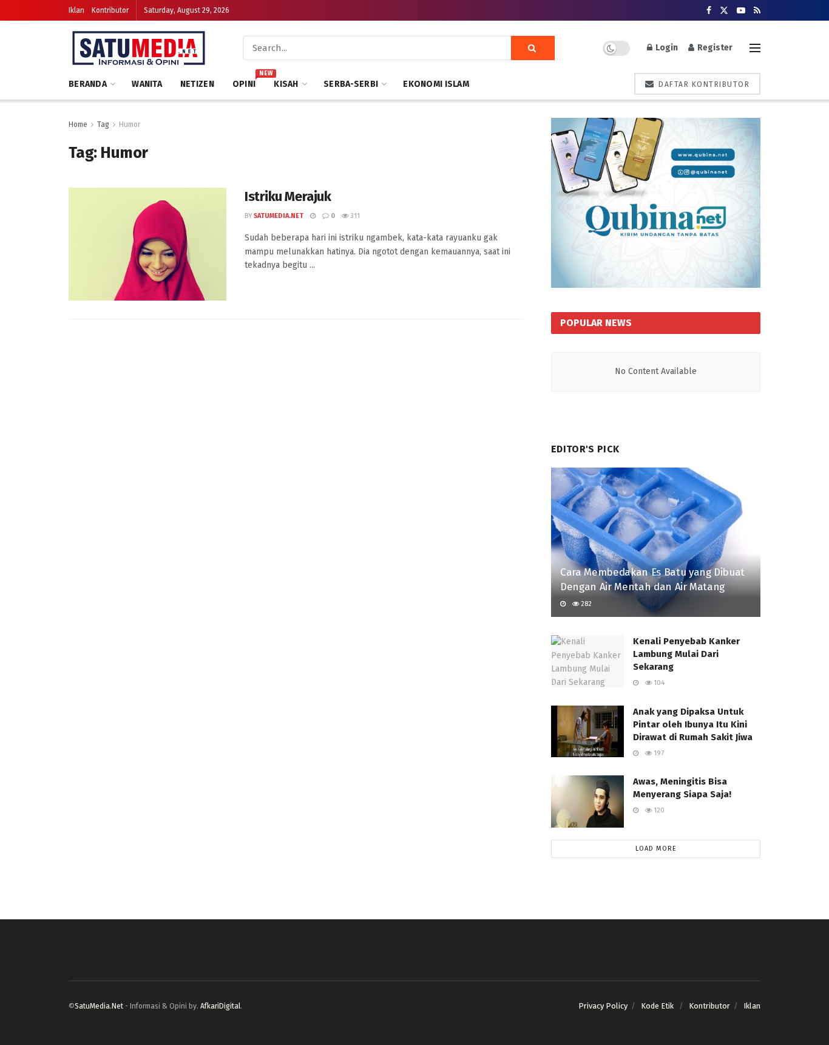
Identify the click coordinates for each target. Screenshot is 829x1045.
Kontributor (110, 10)
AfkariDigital (220, 1006)
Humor (129, 124)
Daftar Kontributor (703, 84)
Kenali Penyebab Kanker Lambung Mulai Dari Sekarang (686, 654)
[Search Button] (533, 48)
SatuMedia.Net (278, 216)
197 (658, 753)
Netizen (197, 84)
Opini (243, 82)
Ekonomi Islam (436, 84)
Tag (103, 124)
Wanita (147, 84)
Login (666, 48)
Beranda (88, 84)
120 (658, 810)
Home (78, 124)
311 (354, 216)
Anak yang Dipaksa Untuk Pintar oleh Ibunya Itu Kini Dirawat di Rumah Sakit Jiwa (693, 724)
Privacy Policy (603, 1005)
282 (585, 604)
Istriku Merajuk (288, 196)
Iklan (76, 10)
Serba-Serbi (350, 84)
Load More (656, 849)
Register (714, 48)
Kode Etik (658, 1005)
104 (658, 683)
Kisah (286, 84)
